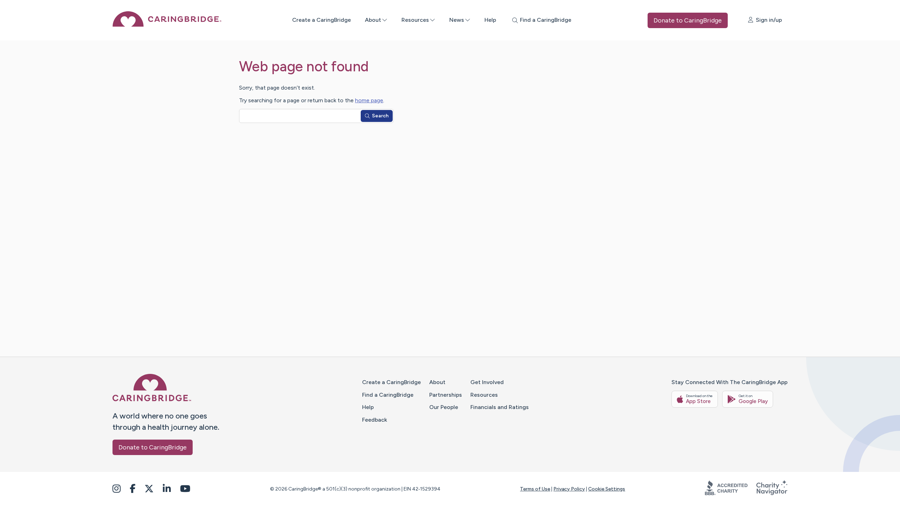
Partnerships (445, 394)
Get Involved (487, 382)
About (373, 20)
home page (369, 100)
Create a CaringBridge (321, 20)
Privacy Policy (569, 489)
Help (490, 20)
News (456, 20)
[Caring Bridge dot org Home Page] (166, 24)
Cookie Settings (606, 489)
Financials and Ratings (499, 407)
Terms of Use (535, 489)
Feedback (374, 419)
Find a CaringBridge (387, 394)
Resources (415, 20)
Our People (443, 407)
